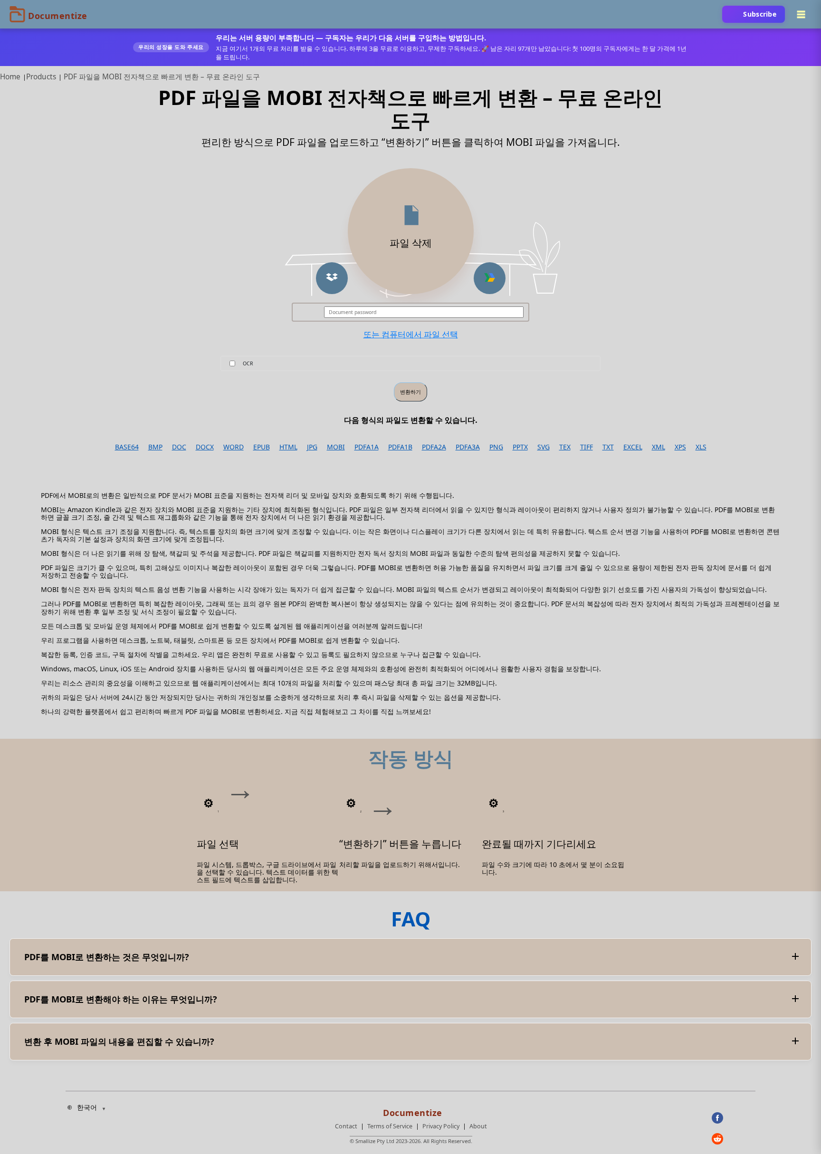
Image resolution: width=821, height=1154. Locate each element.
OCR (248, 363)
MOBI (336, 447)
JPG (312, 447)
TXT (608, 447)
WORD (233, 447)
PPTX (520, 447)
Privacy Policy (440, 1126)
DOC (179, 447)
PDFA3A (468, 447)
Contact (346, 1126)
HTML (288, 447)
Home (10, 77)
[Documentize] (411, 1110)
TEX (565, 447)
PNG (496, 447)
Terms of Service (389, 1126)
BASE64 (127, 447)
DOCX (205, 447)
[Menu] (801, 14)
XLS (701, 447)
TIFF (586, 447)
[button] (332, 278)
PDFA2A (434, 447)
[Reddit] (733, 1138)
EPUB (261, 447)
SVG (543, 447)
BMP (155, 447)
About (478, 1126)
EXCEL (632, 447)
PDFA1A (366, 447)
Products (41, 77)
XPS (680, 447)
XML (658, 447)
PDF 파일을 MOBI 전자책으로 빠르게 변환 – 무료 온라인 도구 (162, 77)
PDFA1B (400, 447)
